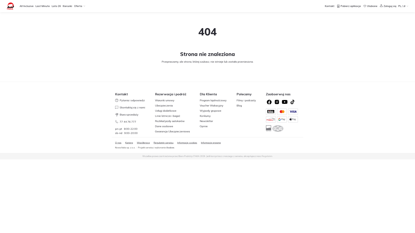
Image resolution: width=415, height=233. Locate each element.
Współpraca (143, 142)
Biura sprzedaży (129, 114)
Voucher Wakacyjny (211, 105)
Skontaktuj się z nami (132, 107)
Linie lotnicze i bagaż (167, 115)
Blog (239, 105)
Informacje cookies (187, 142)
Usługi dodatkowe (165, 110)
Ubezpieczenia (164, 105)
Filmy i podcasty (246, 100)
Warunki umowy (164, 100)
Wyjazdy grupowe (210, 110)
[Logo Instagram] (277, 102)
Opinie (204, 126)
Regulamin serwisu (163, 142)
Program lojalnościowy (213, 100)
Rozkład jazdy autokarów (170, 121)
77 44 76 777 (128, 121)
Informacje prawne (211, 142)
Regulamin (267, 156)
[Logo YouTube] (284, 102)
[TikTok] (292, 102)
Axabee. (170, 147)
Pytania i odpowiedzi (132, 100)
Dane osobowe (164, 126)
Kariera (129, 142)
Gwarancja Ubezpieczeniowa (172, 131)
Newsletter (206, 121)
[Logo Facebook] (269, 102)
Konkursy (205, 115)
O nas (118, 142)
